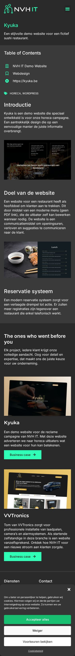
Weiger (37, 630)
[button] (69, 589)
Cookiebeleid (35, 650)
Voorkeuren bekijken (37, 642)
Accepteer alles (37, 619)
